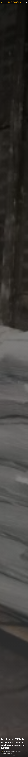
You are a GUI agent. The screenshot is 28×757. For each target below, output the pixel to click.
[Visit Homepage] (14, 2)
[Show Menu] (1, 2)
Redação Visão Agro (10, 751)
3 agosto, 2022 (19, 751)
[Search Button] (26, 2)
